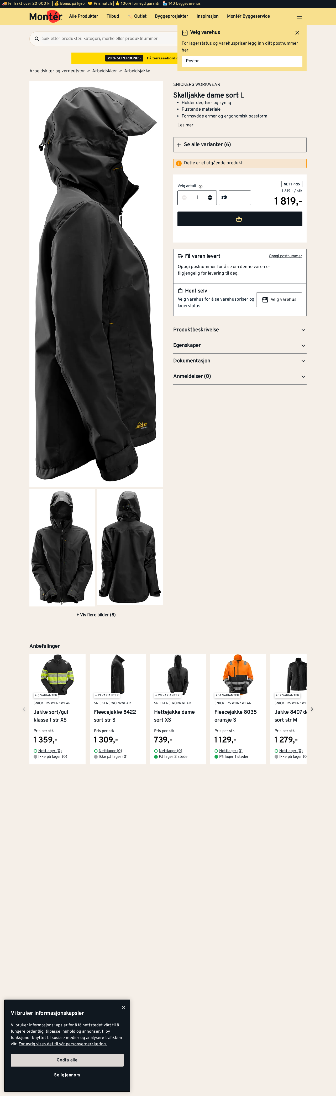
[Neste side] (24, 709)
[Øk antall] (210, 197)
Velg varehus (283, 300)
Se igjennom (67, 1075)
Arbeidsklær (104, 71)
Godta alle (67, 1060)
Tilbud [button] (113, 16)
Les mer (185, 125)
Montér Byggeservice (248, 16)
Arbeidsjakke (137, 71)
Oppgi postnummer (285, 256)
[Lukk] (123, 1007)
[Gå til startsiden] (46, 16)
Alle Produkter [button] (83, 16)
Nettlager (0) (50, 751)
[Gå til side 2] (62, 547)
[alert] (240, 163)
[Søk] (35, 38)
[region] (67, 1046)
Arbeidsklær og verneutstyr (57, 71)
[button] (240, 144)
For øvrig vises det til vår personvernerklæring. (63, 1044)
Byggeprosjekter (171, 16)
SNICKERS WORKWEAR (196, 84)
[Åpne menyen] (299, 16)
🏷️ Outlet (137, 16)
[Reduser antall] (184, 197)
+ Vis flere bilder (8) (96, 615)
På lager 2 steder (174, 756)
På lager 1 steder (234, 756)
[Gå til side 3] (130, 547)
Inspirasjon (208, 16)
